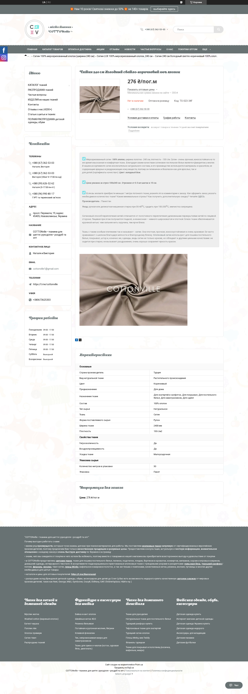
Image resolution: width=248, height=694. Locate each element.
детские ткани (64, 560)
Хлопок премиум (33, 633)
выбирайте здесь (164, 9)
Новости (130, 49)
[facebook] (76, 340)
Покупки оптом (187, 49)
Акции (100, 49)
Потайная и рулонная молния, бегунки (94, 628)
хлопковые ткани (151, 546)
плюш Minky (71, 567)
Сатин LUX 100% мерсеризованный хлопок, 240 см (125, 56)
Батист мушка (31, 623)
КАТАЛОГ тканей (37, 85)
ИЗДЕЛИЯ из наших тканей (43, 99)
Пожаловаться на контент (137, 671)
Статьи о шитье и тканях (41, 114)
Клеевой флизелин (85, 633)
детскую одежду (186, 578)
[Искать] (219, 29)
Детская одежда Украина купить (193, 623)
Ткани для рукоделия (137, 614)
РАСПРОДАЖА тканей (40, 90)
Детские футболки (186, 642)
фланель (37, 567)
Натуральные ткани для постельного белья (148, 619)
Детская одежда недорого (190, 628)
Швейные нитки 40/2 (85, 619)
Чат (236, 685)
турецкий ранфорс (212, 563)
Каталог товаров (52, 49)
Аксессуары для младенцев (190, 633)
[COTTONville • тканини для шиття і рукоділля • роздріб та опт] (34, 29)
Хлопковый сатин (162, 235)
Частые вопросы (150, 49)
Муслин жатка (31, 614)
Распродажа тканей (34, 642)
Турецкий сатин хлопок (138, 633)
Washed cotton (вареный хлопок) (41, 619)
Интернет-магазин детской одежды (194, 619)
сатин (138, 231)
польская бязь (192, 563)
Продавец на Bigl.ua (124, 668)
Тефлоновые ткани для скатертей (143, 628)
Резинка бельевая (84, 623)
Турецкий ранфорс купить (139, 623)
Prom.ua (139, 664)
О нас (169, 49)
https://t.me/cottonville (45, 284)
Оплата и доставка (79, 49)
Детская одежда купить (188, 614)
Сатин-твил (30, 638)
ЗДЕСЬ (201, 196)
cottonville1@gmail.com (46, 268)
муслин (47, 567)
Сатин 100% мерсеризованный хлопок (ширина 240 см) (63, 56)
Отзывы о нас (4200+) (40, 109)
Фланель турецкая (135, 642)
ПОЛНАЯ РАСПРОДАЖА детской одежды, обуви (46, 121)
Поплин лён (30, 628)
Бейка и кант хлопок (85, 614)
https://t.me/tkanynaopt (83, 574)
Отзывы (114, 49)
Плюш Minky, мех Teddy (138, 638)
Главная (32, 49)
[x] (80, 340)
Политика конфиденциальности (167, 671)
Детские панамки (185, 638)
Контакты (33, 104)
